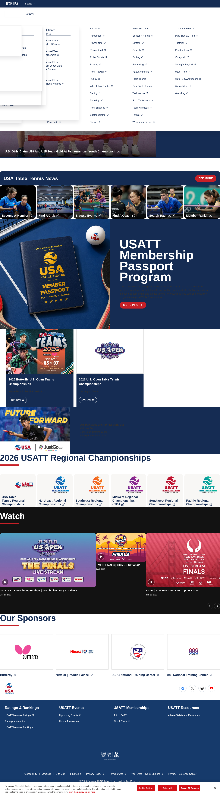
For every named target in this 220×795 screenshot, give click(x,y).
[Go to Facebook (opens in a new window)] (182, 688)
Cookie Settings (145, 788)
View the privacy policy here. (82, 792)
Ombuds (46, 774)
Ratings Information (15, 721)
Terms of (117, 774)
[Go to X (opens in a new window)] (192, 688)
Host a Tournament (69, 721)
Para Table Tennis (142, 86)
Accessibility (30, 774)
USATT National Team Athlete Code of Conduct (48, 42)
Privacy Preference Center (182, 774)
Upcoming (70, 715)
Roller (98, 57)
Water (182, 71)
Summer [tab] (13, 14)
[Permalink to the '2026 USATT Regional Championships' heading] (153, 457)
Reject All (167, 788)
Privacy (95, 774)
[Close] (215, 788)
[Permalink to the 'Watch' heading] (27, 516)
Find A (122, 721)
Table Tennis (139, 79)
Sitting (185, 64)
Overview (17, 400)
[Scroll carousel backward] (210, 606)
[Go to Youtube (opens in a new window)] (211, 688)
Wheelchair (101, 86)
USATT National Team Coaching (51, 82)
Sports (28, 3)
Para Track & (186, 35)
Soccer (142, 35)
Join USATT (120, 715)
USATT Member (19, 715)
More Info (130, 304)
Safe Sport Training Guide (93, 432)
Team (142, 107)
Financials (75, 774)
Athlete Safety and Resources (184, 715)
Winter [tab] (30, 14)
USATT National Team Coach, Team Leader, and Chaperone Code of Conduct (48, 67)
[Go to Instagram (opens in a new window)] (202, 688)
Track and (185, 28)
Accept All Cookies (190, 788)
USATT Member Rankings (19, 727)
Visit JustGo (86, 428)
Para (54, 122)
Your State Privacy (147, 774)
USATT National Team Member (51, 53)
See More (206, 178)
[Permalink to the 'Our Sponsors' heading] (58, 618)
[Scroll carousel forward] (217, 606)
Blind (140, 28)
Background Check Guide (93, 435)
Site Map (60, 774)
